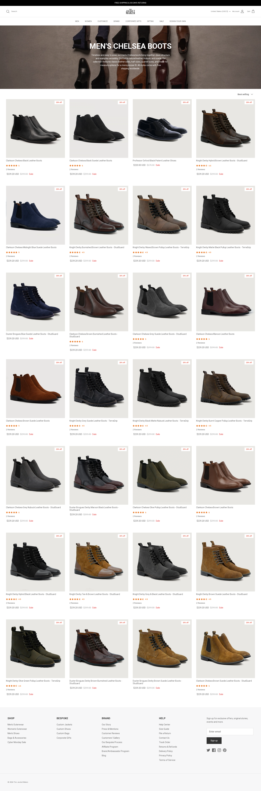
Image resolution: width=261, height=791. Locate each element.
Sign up (214, 740)
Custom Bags (63, 733)
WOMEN (88, 21)
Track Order (164, 742)
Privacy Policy (165, 755)
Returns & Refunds (168, 747)
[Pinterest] (224, 750)
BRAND (117, 21)
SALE (162, 21)
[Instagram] (219, 750)
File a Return (165, 733)
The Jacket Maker (21, 782)
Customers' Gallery (111, 738)
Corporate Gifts (64, 738)
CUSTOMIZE (103, 21)
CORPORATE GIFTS (133, 21)
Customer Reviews (111, 733)
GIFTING (150, 21)
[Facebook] (214, 750)
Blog (104, 755)
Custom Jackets (64, 724)
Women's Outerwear (17, 729)
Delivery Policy (166, 751)
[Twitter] (208, 750)
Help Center (164, 724)
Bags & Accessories (17, 738)
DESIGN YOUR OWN (178, 21)
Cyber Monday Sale (17, 742)
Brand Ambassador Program (115, 751)
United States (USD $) (219, 11)
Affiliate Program (110, 747)
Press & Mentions (110, 729)
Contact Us (164, 738)
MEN (77, 21)
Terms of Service (167, 760)
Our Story (106, 724)
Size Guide (164, 729)
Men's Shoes (13, 733)
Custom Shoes (64, 729)
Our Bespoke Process (112, 742)
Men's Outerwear (16, 724)
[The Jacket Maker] (130, 11)
